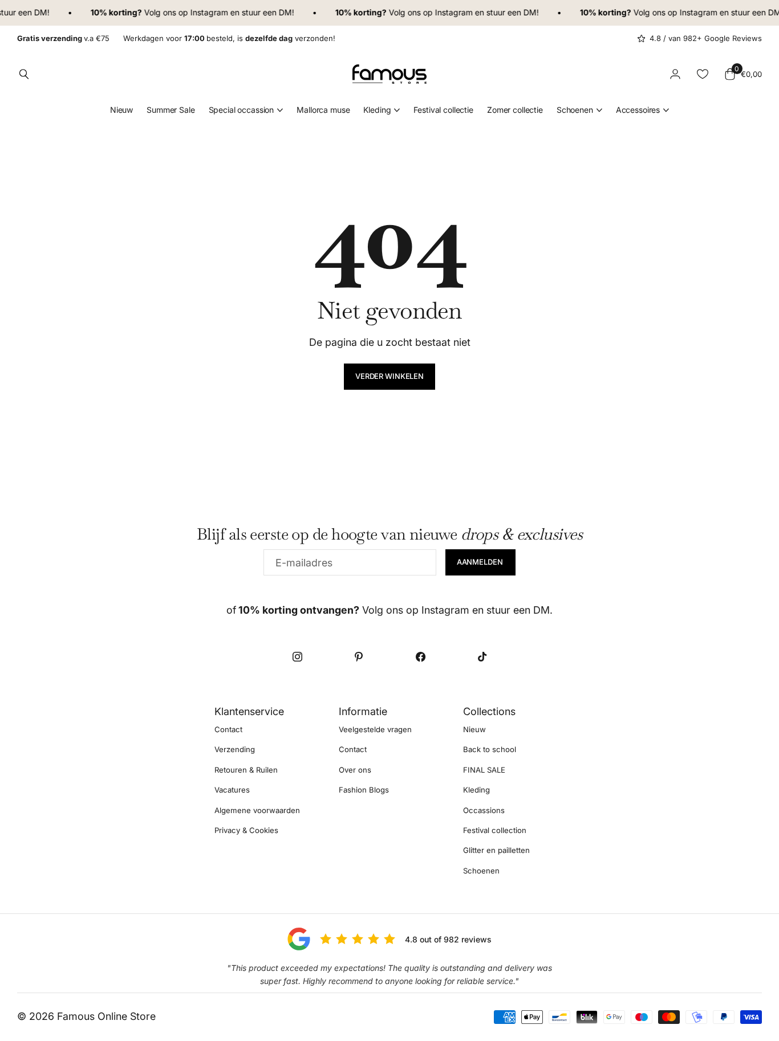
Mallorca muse (323, 110)
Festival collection (494, 830)
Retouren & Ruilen (246, 769)
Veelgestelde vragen (375, 729)
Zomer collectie (515, 110)
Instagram (201, 12)
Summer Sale (170, 110)
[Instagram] (297, 656)
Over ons (355, 769)
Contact (228, 729)
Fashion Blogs (364, 789)
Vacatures (232, 789)
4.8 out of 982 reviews (448, 939)
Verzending (234, 749)
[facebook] (420, 656)
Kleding (377, 110)
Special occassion (241, 110)
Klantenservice (249, 711)
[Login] (675, 74)
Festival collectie (443, 110)
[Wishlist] (702, 74)
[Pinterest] (359, 656)
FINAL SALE (484, 769)
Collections (489, 711)
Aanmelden (481, 561)
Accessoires (638, 110)
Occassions (484, 810)
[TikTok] (482, 656)
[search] (24, 74)
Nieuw (121, 110)
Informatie (363, 711)
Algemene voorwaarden (257, 810)
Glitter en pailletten (496, 850)
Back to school (489, 749)
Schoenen (575, 110)
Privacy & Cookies (246, 830)
